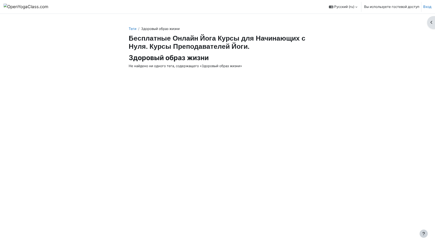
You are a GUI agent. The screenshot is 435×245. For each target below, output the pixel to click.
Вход (427, 7)
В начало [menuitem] (63, 7)
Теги (132, 29)
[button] (343, 7)
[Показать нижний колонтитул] (424, 234)
